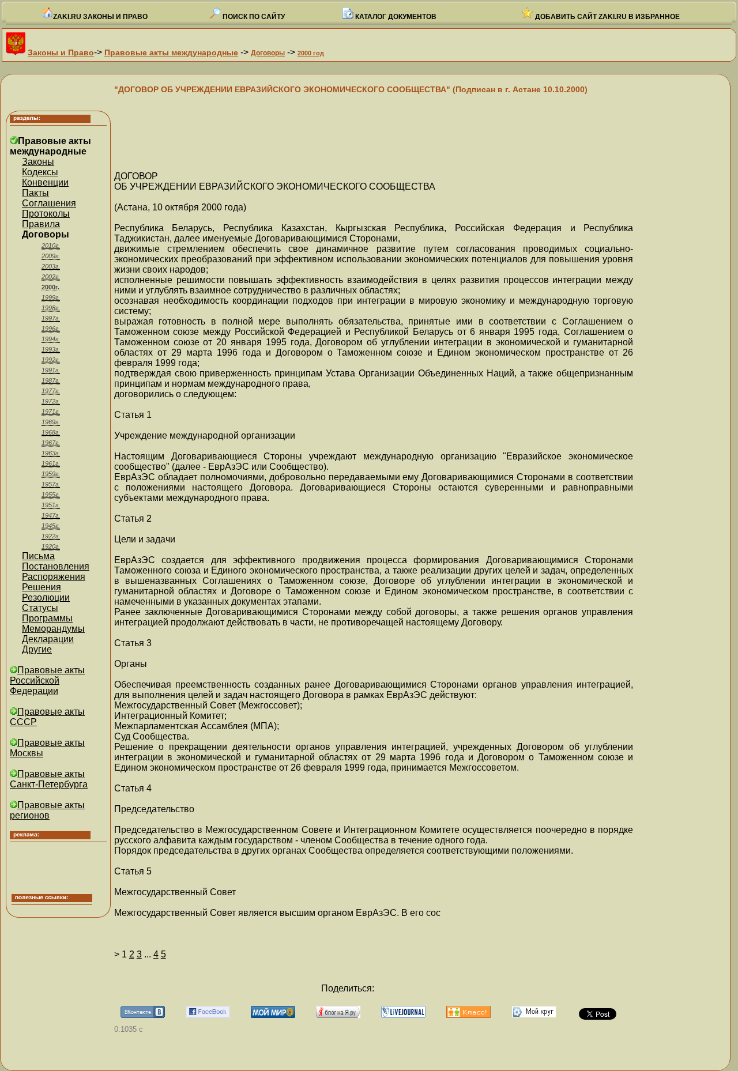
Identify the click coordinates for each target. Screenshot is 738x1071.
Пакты (35, 193)
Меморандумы (53, 628)
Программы (47, 618)
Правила (41, 224)
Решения (41, 587)
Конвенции (45, 182)
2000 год (311, 53)
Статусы (40, 608)
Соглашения (49, 203)
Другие (37, 649)
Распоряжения (53, 577)
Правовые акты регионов (47, 810)
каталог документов (394, 17)
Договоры (268, 53)
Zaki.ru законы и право (100, 17)
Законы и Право (61, 52)
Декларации (48, 639)
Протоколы (46, 213)
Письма (38, 556)
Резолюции (46, 597)
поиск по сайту (253, 17)
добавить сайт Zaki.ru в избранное (606, 17)
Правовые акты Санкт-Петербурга (49, 779)
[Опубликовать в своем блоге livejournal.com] (403, 1015)
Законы (38, 162)
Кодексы (40, 172)
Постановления (55, 566)
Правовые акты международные (171, 52)
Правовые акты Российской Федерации (47, 680)
